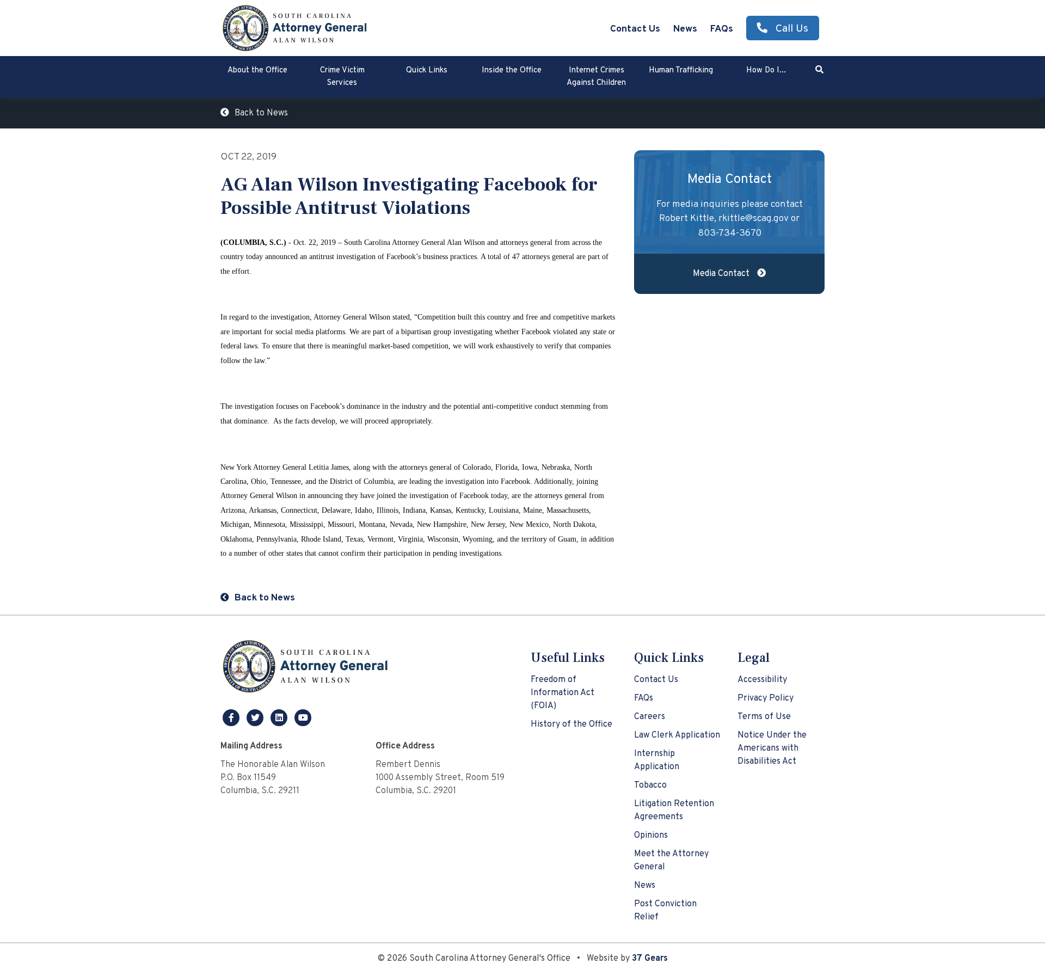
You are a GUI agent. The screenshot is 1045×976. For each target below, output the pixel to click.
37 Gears (650, 958)
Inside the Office (512, 70)
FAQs (721, 29)
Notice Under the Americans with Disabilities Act (772, 748)
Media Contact (722, 273)
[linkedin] (280, 717)
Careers (649, 716)
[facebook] (232, 717)
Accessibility (762, 679)
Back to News (261, 113)
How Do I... (766, 70)
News (685, 29)
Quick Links (426, 70)
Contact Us (635, 29)
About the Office (257, 70)
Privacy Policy (765, 698)
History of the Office (571, 724)
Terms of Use (764, 716)
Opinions (651, 835)
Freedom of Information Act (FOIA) (562, 692)
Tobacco (650, 785)
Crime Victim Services (342, 76)
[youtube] (303, 717)
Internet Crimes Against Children (596, 76)
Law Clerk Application (677, 735)
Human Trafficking (681, 70)
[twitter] (256, 717)
